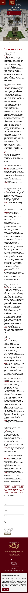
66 (16, 492)
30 (10, 488)
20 (12, 486)
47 (21, 489)
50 (7, 491)
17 (7, 486)
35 (19, 488)
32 (14, 488)
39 (6, 489)
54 (14, 491)
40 (8, 489)
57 (19, 491)
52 (10, 491)
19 (10, 486)
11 (16, 485)
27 (5, 488)
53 (12, 491)
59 (22, 491)
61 (7, 492)
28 (7, 488)
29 (9, 488)
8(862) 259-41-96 (14, 563)
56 (17, 491)
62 (9, 492)
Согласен (5, 589)
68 (20, 492)
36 (21, 488)
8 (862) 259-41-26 (10, 9)
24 (19, 486)
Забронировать (15, 13)
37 (22, 488)
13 (19, 485)
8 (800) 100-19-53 (15, 8)
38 (4, 489)
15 (23, 485)
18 (9, 486)
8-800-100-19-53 (14, 562)
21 (14, 486)
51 (9, 491)
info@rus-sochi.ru (15, 566)
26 (22, 486)
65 (15, 492)
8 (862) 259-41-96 (18, 9)
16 (5, 486)
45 (17, 489)
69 (22, 492)
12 (18, 485)
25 (21, 486)
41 (10, 489)
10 (14, 485)
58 (21, 491)
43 (14, 489)
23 (17, 486)
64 (13, 492)
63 (11, 492)
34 (17, 488)
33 (15, 488)
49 (5, 491)
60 (6, 492)
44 (16, 489)
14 (21, 485)
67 (18, 492)
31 (12, 488)
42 (12, 489)
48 (23, 489)
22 (15, 486)
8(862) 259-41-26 (14, 564)
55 (15, 491)
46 (19, 489)
